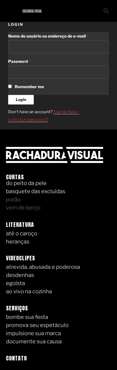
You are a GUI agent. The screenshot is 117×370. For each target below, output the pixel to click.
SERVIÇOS (17, 308)
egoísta (15, 283)
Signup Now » (66, 111)
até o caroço (21, 233)
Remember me (29, 86)
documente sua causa (34, 341)
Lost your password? (28, 119)
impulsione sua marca (33, 333)
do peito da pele (26, 183)
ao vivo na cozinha (29, 291)
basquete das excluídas (35, 191)
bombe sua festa (27, 317)
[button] (90, 11)
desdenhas (20, 275)
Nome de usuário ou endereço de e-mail (48, 36)
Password (19, 61)
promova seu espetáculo (37, 325)
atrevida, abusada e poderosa (43, 267)
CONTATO (16, 358)
